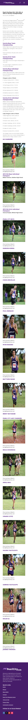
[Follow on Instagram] (12, 713)
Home (4, 687)
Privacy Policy (6, 702)
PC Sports (12, 15)
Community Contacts (8, 705)
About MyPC (6, 692)
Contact (5, 694)
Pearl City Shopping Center (9, 697)
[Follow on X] (7, 713)
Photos (4, 689)
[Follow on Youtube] (9, 713)
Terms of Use (6, 699)
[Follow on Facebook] (4, 713)
